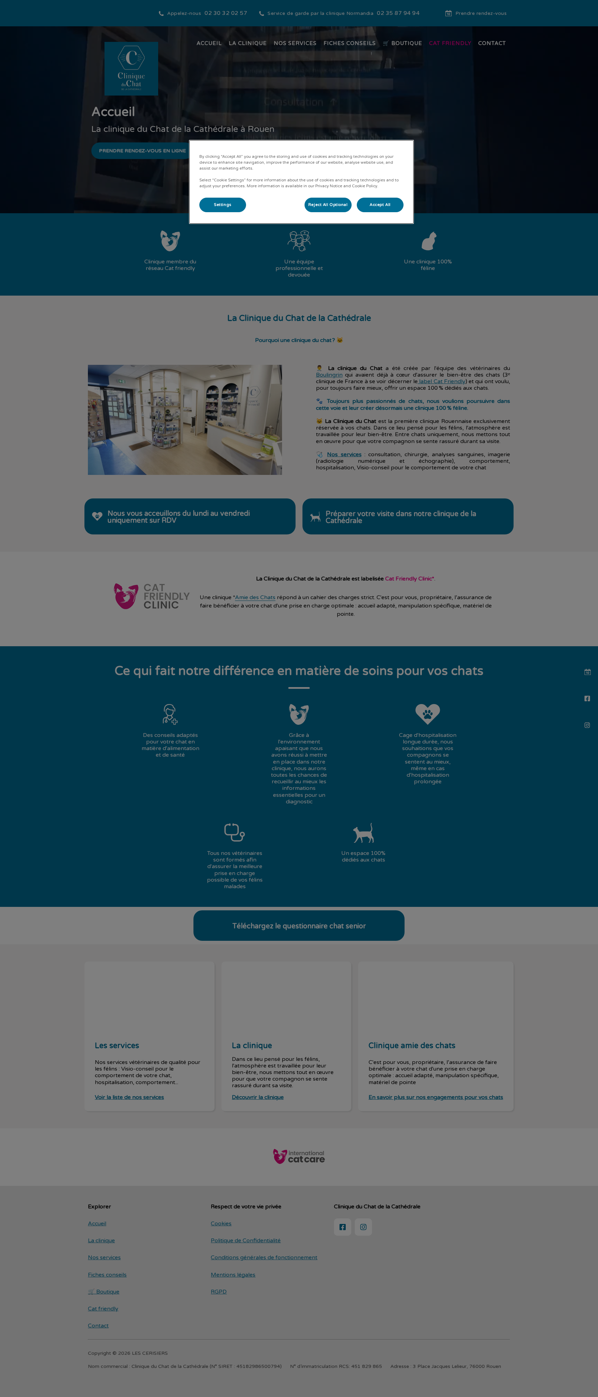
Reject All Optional (328, 204)
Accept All (380, 204)
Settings (223, 204)
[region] (301, 182)
